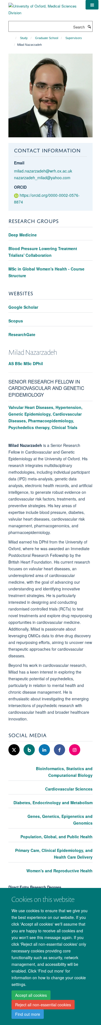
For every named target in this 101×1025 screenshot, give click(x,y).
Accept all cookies (31, 995)
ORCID (20, 187)
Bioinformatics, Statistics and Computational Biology (64, 772)
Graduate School (46, 38)
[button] (92, 4)
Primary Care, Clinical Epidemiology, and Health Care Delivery (54, 853)
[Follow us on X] (14, 750)
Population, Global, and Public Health (56, 836)
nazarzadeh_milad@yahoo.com (42, 177)
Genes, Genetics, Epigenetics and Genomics (60, 819)
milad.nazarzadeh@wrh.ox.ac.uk (43, 171)
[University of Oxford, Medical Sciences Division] (42, 7)
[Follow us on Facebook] (60, 750)
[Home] (13, 38)
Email (19, 163)
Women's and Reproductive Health (59, 870)
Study (24, 38)
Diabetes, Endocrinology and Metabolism (53, 802)
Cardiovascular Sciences (69, 789)
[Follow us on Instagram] (74, 750)
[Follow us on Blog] (30, 750)
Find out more (27, 1014)
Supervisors (73, 38)
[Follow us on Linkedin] (45, 750)
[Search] (89, 26)
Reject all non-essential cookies (43, 1004)
